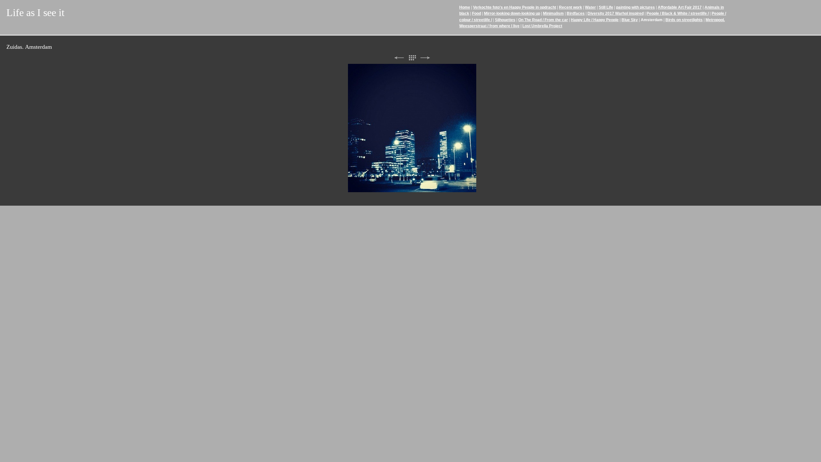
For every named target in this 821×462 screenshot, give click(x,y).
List (412, 58)
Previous (399, 58)
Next (425, 58)
